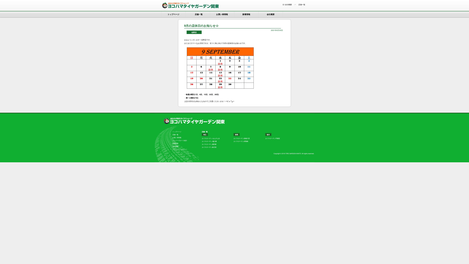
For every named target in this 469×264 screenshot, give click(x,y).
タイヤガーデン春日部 (209, 147)
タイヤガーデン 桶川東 (209, 141)
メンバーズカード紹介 (179, 140)
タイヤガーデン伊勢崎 (241, 141)
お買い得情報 (222, 14)
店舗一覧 (301, 4)
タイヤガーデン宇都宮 (272, 138)
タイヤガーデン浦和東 (209, 144)
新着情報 (246, 14)
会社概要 (288, 4)
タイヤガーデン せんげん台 (211, 138)
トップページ (173, 14)
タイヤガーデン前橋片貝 (242, 138)
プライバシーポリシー (179, 149)
